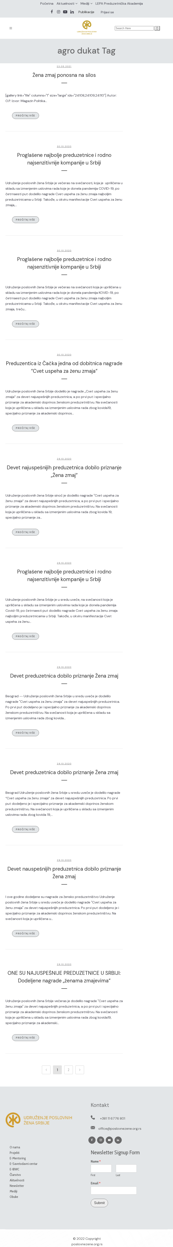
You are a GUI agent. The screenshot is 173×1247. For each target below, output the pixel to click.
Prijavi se (107, 12)
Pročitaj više (25, 115)
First (93, 1175)
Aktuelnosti (65, 3)
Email (96, 1183)
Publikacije (86, 12)
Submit (99, 1203)
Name (96, 1161)
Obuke (14, 1197)
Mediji (85, 3)
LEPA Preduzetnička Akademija (119, 3)
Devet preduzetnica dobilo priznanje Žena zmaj (64, 676)
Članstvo (15, 1175)
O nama (15, 1147)
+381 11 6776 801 (112, 1118)
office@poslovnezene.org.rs (119, 1128)
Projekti (14, 1153)
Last (118, 1175)
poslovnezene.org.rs (87, 1244)
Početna (46, 3)
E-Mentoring (18, 1158)
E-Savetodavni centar (24, 1164)
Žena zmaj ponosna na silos (64, 75)
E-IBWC (14, 1169)
